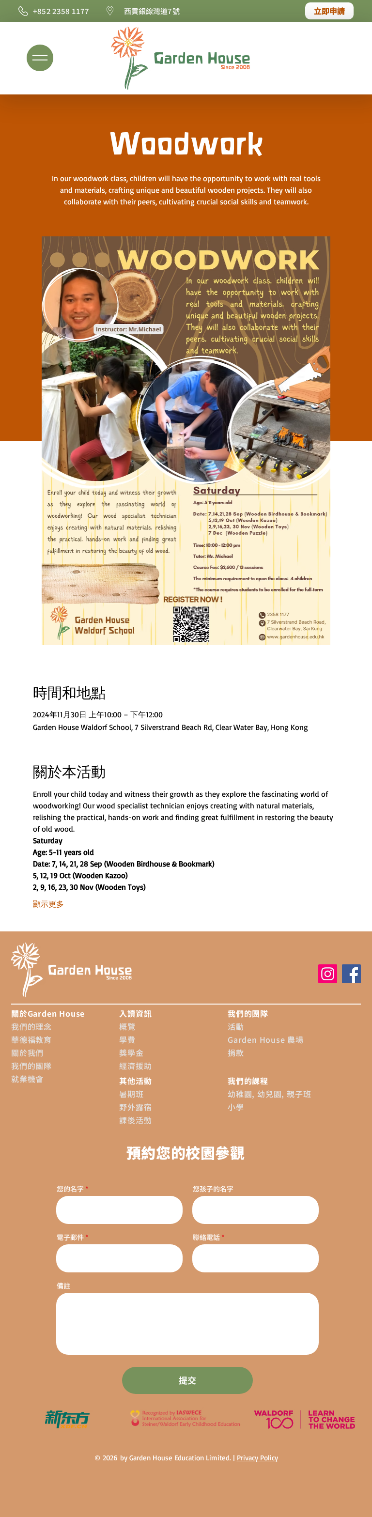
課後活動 (135, 1120)
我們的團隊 (31, 1065)
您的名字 (70, 1188)
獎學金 (131, 1052)
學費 (127, 1039)
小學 (236, 1107)
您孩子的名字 (213, 1188)
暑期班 (131, 1093)
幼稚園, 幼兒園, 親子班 (269, 1093)
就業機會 (27, 1078)
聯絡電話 (206, 1237)
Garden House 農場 (266, 1039)
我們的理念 (31, 1026)
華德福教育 (31, 1039)
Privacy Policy (257, 1457)
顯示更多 (48, 904)
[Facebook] (351, 973)
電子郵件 (71, 1237)
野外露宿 (135, 1107)
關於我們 (27, 1052)
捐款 (236, 1052)
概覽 (127, 1026)
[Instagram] (327, 973)
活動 (236, 1026)
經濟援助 (135, 1065)
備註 (63, 1285)
